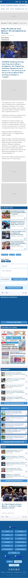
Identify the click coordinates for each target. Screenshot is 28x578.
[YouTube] (16, 569)
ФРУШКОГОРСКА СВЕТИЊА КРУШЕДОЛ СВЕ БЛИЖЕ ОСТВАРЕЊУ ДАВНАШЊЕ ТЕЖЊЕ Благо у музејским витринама (14, 374)
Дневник (7, 37)
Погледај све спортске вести (14, 480)
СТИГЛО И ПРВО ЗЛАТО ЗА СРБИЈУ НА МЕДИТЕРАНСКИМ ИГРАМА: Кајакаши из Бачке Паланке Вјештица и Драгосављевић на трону (14, 235)
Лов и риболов (7, 549)
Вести (3, 5)
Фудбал (15, 23)
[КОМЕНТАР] (6, 293)
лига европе (5, 254)
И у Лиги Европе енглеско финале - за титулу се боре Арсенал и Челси (14, 501)
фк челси (18, 254)
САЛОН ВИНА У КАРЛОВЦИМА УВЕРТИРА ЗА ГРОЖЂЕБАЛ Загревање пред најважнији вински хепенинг (14, 398)
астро (12, 9)
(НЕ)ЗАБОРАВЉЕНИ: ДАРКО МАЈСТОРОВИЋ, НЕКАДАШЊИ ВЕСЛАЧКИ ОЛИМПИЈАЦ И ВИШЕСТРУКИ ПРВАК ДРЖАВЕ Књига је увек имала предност (14, 245)
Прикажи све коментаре (14, 287)
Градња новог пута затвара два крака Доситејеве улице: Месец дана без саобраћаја (14, 425)
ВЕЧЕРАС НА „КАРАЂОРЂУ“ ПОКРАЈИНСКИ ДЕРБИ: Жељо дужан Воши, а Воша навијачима (14, 476)
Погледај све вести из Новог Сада (14, 442)
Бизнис (16, 5)
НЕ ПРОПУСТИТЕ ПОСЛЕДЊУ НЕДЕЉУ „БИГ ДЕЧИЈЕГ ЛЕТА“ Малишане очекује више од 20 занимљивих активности (14, 413)
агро (7, 9)
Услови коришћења (5, 279)
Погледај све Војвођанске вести (14, 403)
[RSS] (19, 569)
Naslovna (14, 565)
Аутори (24, 572)
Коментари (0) (5, 39)
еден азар (12, 254)
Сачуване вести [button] (19, 1)
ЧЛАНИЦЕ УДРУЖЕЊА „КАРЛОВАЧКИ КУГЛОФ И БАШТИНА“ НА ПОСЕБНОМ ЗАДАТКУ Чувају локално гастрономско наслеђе (14, 431)
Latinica (9, 561)
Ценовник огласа (10, 572)
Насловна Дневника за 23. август (14, 347)
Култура (7, 545)
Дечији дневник (21, 549)
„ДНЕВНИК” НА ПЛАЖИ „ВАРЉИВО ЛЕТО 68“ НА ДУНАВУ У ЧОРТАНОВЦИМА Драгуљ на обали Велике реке (14, 380)
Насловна (3, 23)
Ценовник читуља (18, 572)
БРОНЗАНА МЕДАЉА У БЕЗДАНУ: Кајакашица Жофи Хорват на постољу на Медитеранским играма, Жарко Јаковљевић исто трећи (14, 225)
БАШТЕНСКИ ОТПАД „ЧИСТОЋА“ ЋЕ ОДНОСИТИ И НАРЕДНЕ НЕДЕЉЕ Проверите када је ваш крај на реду (14, 437)
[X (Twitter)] (14, 569)
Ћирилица (18, 561)
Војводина (7, 542)
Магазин (20, 545)
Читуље (14, 552)
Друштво (22, 5)
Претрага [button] (22, 1)
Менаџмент (3, 572)
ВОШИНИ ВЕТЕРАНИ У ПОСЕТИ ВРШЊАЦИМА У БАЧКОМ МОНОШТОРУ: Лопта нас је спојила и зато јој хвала (14, 214)
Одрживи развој (21, 542)
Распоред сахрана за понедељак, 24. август (14, 419)
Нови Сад (20, 538)
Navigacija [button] (25, 1)
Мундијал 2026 (19, 9)
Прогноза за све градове (14, 322)
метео (3, 9)
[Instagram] (12, 569)
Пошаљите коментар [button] (19, 279)
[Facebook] (9, 569)
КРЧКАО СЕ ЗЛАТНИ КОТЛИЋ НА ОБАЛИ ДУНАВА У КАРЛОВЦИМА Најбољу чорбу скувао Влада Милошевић (14, 392)
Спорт (10, 23)
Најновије (9, 5)
